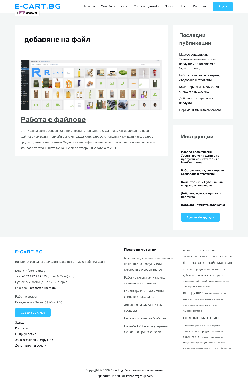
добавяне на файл (191, 281)
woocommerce (194, 250)
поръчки (216, 325)
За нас (169, 6)
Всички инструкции (200, 217)
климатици (199, 299)
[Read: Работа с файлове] (91, 85)
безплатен (225, 256)
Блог (183, 6)
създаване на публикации (195, 343)
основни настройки (192, 325)
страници (204, 337)
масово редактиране (192, 311)
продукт (206, 331)
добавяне (189, 275)
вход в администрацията (215, 270)
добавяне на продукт (210, 275)
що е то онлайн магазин (220, 348)
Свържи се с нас (33, 312)
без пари (213, 256)
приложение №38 (191, 331)
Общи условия (25, 334)
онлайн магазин (201, 318)
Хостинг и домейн (146, 6)
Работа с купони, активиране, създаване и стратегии (203, 172)
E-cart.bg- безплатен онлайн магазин (137, 370)
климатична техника (208, 305)
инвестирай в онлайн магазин (196, 287)
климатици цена (190, 305)
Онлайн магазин (112, 6)
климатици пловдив (214, 299)
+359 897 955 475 (34, 276)
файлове (212, 343)
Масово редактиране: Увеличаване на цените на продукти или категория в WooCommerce (200, 157)
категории (187, 299)
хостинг (221, 343)
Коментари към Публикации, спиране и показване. (202, 183)
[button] (223, 6)
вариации (198, 270)
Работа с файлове (53, 119)
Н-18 (208, 250)
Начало (89, 6)
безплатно (187, 270)
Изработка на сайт (108, 376)
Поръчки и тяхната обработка (200, 110)
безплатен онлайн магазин (207, 262)
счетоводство (217, 337)
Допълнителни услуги (30, 345)
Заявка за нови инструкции (34, 340)
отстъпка (206, 325)
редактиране (191, 336)
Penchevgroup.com (139, 376)
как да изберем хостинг (216, 293)
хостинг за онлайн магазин (195, 348)
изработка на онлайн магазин (215, 281)
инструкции (193, 293)
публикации (217, 331)
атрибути (203, 256)
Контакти (199, 6)
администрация (190, 256)
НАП (214, 250)
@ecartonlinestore (43, 288)
